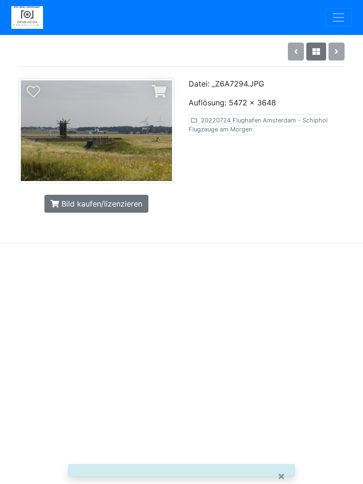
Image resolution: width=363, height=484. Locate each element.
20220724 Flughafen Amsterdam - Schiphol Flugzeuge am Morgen (258, 125)
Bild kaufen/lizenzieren (100, 203)
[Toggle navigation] (338, 17)
